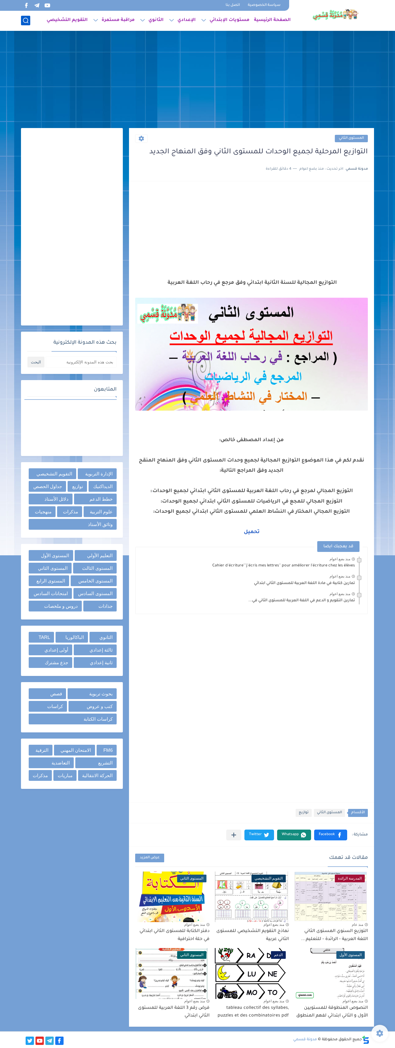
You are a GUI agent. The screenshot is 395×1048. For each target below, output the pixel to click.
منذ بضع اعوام (340, 559)
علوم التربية (101, 511)
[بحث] (25, 20)
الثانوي (156, 20)
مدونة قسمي (305, 1040)
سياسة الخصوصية (264, 5)
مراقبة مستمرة (118, 20)
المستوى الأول (55, 555)
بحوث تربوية (101, 693)
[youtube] (47, 5)
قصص (56, 693)
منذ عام (357, 924)
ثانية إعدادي (101, 662)
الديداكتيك (103, 486)
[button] (330, 835)
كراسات (55, 706)
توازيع (304, 813)
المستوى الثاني (351, 138)
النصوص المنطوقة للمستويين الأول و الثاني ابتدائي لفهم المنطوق (332, 1012)
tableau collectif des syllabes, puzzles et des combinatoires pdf (253, 1012)
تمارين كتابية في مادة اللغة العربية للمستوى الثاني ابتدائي (304, 583)
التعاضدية (61, 762)
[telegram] (36, 5)
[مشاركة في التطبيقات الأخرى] (233, 835)
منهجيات (43, 511)
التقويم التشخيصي (67, 20)
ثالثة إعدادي (101, 649)
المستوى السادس (95, 593)
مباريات (65, 775)
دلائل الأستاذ (56, 499)
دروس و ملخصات (61, 606)
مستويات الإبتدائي (229, 20)
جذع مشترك (56, 662)
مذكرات (70, 511)
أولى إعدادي (56, 649)
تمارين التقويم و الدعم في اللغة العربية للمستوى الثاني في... (301, 601)
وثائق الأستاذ (100, 524)
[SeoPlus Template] (365, 1040)
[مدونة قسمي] (335, 15)
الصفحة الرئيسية (272, 20)
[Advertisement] (197, 80)
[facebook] (26, 5)
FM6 (108, 750)
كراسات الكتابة (98, 719)
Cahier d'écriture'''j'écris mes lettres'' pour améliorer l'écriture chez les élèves (283, 566)
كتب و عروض (100, 706)
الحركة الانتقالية (97, 775)
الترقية (41, 750)
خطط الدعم (101, 499)
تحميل (252, 532)
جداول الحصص (47, 486)
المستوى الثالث (97, 568)
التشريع (105, 762)
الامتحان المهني (75, 750)
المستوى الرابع (50, 580)
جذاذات (105, 606)
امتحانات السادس (51, 593)
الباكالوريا (74, 637)
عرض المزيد (150, 858)
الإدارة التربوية (99, 473)
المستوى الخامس (95, 580)
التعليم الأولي (100, 555)
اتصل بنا (233, 5)
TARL (44, 637)
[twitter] (30, 1041)
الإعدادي (186, 20)
